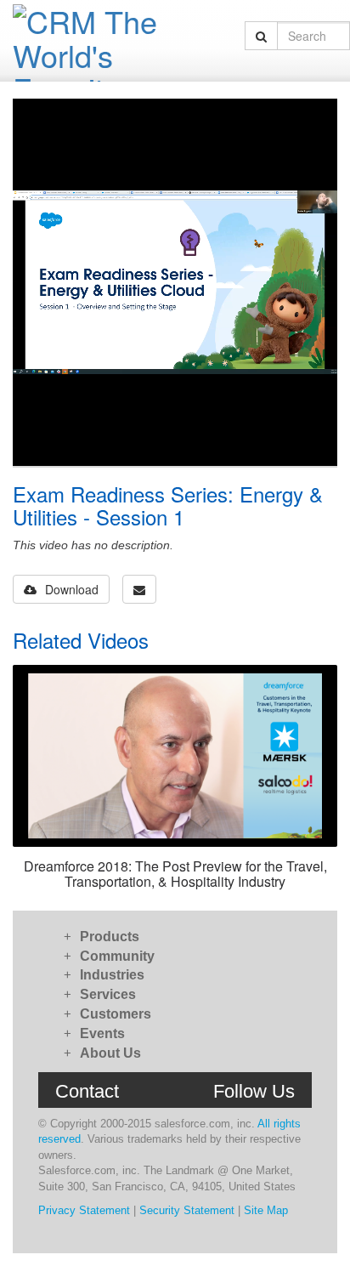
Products (109, 936)
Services (108, 994)
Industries (112, 975)
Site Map (266, 1210)
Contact (87, 1091)
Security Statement (186, 1210)
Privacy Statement (84, 1210)
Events (102, 1033)
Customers (115, 1014)
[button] (139, 589)
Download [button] (72, 589)
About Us (110, 1053)
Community (117, 956)
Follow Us (254, 1091)
